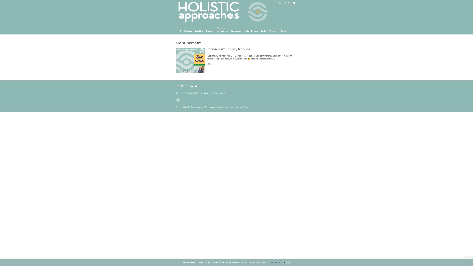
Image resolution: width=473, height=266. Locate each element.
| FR (179, 31)
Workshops (236, 31)
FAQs (263, 31)
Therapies (210, 31)
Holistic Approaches (195, 107)
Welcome (188, 31)
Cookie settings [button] (275, 262)
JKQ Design (245, 107)
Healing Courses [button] (251, 31)
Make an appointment (222, 29)
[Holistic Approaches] (224, 20)
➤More (210, 64)
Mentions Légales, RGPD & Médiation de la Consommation (202, 93)
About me (273, 31)
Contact (283, 31)
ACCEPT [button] (286, 262)
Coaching (199, 31)
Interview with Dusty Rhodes (228, 49)
